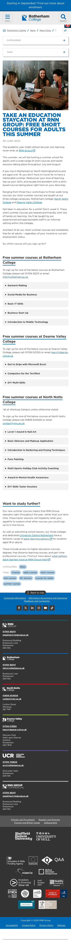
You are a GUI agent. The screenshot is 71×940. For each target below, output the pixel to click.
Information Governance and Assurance (48, 598)
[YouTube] (45, 608)
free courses (10, 578)
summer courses (12, 583)
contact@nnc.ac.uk (14, 423)
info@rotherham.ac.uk (15, 277)
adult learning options (36, 538)
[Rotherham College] (35, 18)
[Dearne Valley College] (35, 718)
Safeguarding (50, 822)
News (33, 30)
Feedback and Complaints (37, 601)
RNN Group (25, 150)
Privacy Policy (46, 925)
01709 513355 (10, 726)
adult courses (30, 572)
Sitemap (61, 925)
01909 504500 (10, 695)
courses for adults (44, 578)
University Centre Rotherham (36, 535)
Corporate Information (15, 598)
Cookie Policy (29, 925)
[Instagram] (38, 608)
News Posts (45, 30)
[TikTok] (52, 608)
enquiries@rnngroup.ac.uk (15, 635)
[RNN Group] (35, 624)
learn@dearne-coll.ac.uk (15, 729)
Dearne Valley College (29, 202)
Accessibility (12, 925)
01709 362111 (9, 631)
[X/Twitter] (25, 608)
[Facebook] (19, 608)
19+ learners (26, 578)
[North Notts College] (35, 687)
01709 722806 (10, 762)
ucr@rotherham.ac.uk (13, 765)
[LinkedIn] (32, 608)
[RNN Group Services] (35, 785)
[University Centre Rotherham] (35, 754)
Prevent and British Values (27, 822)
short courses (47, 572)
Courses (16, 572)
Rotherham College (16, 30)
